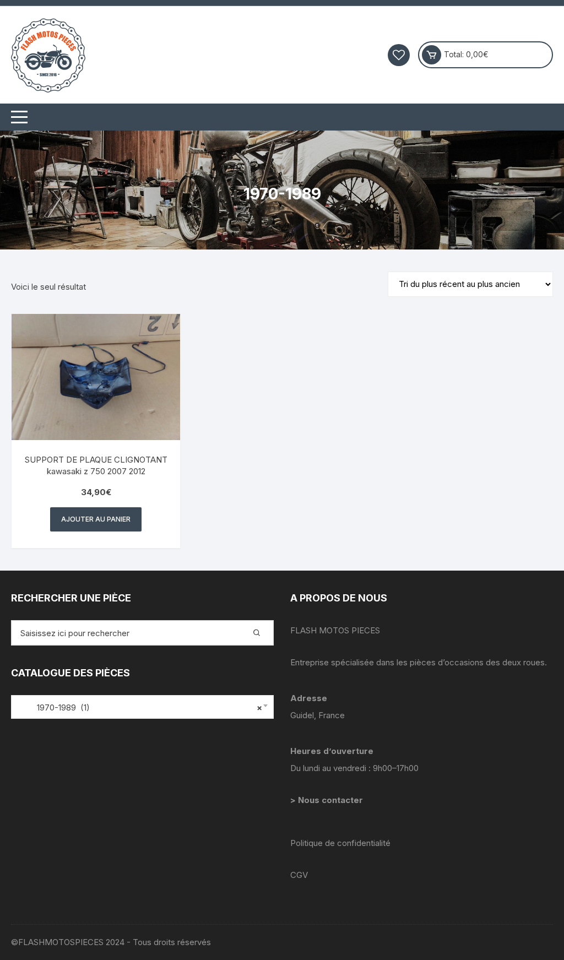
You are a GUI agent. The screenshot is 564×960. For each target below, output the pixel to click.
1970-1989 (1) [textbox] (139, 707)
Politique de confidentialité (340, 843)
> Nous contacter (327, 800)
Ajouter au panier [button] (96, 519)
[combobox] (142, 707)
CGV (299, 875)
